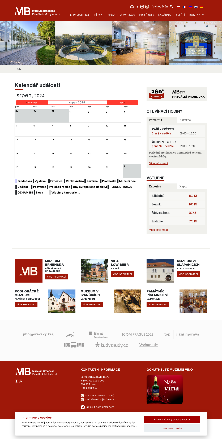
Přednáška (25, 181)
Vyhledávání (160, 6)
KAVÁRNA (164, 15)
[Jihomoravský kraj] (38, 334)
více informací (56, 276)
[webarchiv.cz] (148, 344)
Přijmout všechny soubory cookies (172, 419)
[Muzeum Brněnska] (28, 270)
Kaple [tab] (183, 186)
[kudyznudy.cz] (111, 344)
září (121, 102)
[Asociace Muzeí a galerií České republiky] (70, 334)
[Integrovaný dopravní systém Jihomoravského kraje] (74, 344)
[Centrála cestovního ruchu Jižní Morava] (181, 334)
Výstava (40, 181)
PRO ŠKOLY (146, 15)
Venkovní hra (75, 181)
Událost (23, 186)
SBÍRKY (97, 15)
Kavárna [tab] (185, 120)
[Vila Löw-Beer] (94, 270)
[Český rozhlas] (98, 334)
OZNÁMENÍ (25, 192)
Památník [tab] (155, 120)
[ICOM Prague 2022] (137, 334)
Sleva (39, 192)
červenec (32, 102)
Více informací (158, 163)
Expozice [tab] (155, 186)
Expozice (56, 181)
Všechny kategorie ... (65, 192)
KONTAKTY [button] (196, 15)
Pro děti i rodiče (59, 186)
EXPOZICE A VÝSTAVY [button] (121, 15)
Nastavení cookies (172, 428)
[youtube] (20, 381)
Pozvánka (39, 186)
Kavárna (92, 181)
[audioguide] (132, 6)
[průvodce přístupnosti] (137, 6)
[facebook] (142, 6)
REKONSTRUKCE (121, 186)
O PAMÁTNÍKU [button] (79, 15)
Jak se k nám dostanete (100, 407)
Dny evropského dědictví (90, 186)
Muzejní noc (127, 181)
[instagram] (147, 6)
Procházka (109, 181)
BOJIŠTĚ (180, 15)
